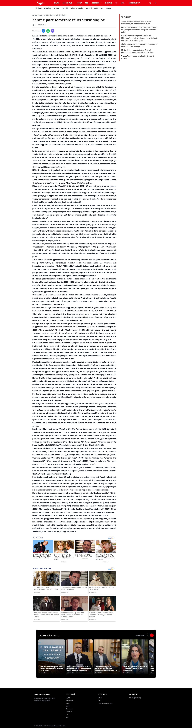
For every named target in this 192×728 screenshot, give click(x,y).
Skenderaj (47, 8)
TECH (87, 3)
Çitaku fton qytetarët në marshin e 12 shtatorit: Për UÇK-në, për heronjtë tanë (139, 45)
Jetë (122, 3)
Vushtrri (89, 8)
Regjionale (67, 3)
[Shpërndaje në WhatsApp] (48, 31)
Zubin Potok (98, 8)
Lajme (56, 3)
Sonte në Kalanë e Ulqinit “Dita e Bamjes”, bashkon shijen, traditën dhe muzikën (136, 22)
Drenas (56, 8)
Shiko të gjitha (140, 635)
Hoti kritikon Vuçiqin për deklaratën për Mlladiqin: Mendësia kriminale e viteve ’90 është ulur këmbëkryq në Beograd (139, 38)
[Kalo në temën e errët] (155, 3)
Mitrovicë (65, 8)
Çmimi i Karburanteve (105, 703)
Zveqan (108, 8)
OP (116, 3)
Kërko (99, 700)
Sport (79, 3)
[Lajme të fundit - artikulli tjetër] (152, 635)
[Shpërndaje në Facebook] (43, 31)
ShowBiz (108, 3)
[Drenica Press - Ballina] (40, 3)
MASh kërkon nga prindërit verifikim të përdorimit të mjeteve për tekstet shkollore (137, 51)
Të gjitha (39, 8)
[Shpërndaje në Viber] (52, 31)
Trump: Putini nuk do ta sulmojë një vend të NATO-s (137, 57)
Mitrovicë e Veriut (77, 8)
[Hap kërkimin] (150, 3)
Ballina (34, 15)
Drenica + (96, 3)
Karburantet (134, 3)
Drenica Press (42, 694)
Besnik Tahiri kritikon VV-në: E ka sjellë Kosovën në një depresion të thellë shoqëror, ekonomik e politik (139, 29)
